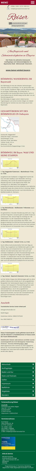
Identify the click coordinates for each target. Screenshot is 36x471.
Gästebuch (5, 461)
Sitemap (4, 463)
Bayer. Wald (24, 344)
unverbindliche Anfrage (9, 458)
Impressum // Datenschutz (9, 413)
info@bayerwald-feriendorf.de (20, 9)
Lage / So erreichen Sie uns (10, 460)
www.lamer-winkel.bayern (18, 70)
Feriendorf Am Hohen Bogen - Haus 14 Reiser (8, 445)
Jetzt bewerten (8, 448)
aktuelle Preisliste (7, 456)
